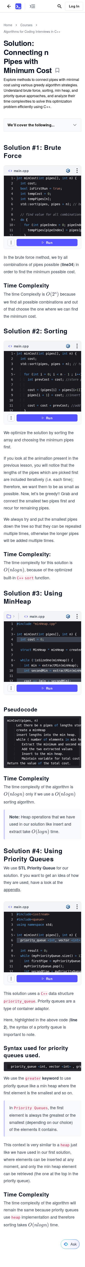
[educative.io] (18, 6)
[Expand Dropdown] (74, 125)
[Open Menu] (77, 171)
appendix (12, 889)
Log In (74, 6)
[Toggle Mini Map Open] (32, 6)
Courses (26, 25)
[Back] (9, 6)
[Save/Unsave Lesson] (57, 70)
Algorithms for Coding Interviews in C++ (32, 31)
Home (8, 25)
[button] (14, 178)
